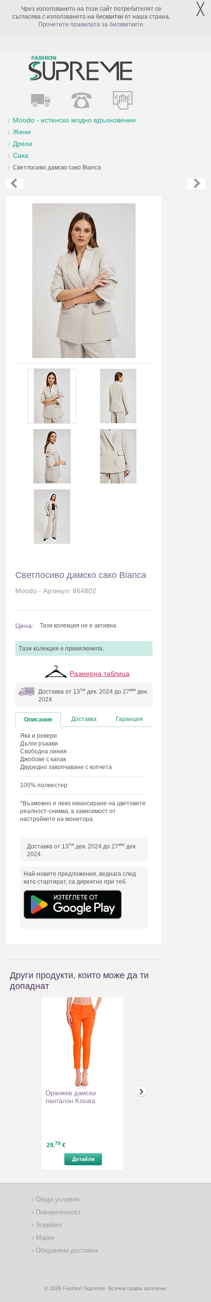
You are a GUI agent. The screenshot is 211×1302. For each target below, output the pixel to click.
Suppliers (48, 1225)
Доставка (84, 719)
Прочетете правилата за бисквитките (90, 24)
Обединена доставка (66, 1250)
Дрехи (22, 143)
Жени (22, 132)
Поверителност (57, 1212)
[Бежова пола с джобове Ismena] (14, 184)
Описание (38, 719)
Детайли (83, 1159)
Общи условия (56, 1199)
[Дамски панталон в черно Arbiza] (196, 184)
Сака (20, 155)
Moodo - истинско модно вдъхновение (74, 120)
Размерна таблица (100, 673)
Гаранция (129, 719)
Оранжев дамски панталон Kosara (71, 1097)
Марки (44, 1237)
